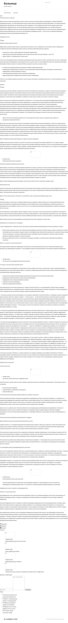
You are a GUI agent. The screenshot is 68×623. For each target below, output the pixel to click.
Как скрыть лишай (7, 612)
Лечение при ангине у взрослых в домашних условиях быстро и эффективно (24, 571)
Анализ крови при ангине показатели (12, 161)
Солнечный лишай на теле (9, 597)
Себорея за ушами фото (9, 604)
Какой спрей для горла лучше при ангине (13, 479)
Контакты (15, 12)
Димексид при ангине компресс (13, 561)
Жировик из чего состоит (9, 608)
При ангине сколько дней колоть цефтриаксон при (15, 378)
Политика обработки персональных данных (55, 619)
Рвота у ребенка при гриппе (12, 551)
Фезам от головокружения (9, 600)
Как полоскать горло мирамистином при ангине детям (16, 261)
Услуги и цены (7, 12)
